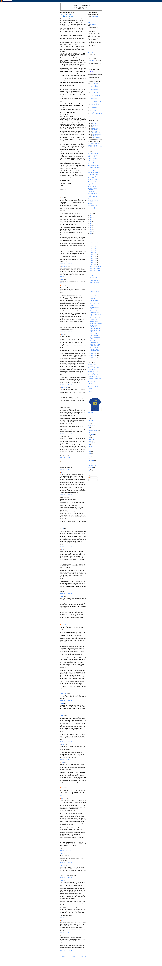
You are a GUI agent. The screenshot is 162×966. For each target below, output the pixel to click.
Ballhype (90, 194)
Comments (92, 479)
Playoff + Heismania (95, 91)
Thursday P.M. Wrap (94, 286)
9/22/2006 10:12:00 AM (66, 759)
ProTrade (90, 203)
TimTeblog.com (91, 60)
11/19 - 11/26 (94, 246)
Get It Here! (90, 412)
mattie (62, 279)
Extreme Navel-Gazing (93, 430)
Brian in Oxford (64, 387)
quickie (89, 453)
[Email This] (60, 189)
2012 (90, 221)
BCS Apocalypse (95, 103)
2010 (90, 225)
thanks (89, 463)
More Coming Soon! (92, 208)
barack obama (91, 420)
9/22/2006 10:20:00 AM (66, 795)
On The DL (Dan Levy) (93, 177)
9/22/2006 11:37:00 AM (66, 932)
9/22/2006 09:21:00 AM (66, 404)
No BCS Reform (96, 129)
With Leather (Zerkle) (92, 156)
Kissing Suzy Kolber (92, 158)
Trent (62, 762)
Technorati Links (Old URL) (94, 376)
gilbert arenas (91, 434)
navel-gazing (91, 442)
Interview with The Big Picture (94, 378)
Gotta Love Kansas (95, 97)
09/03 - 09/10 (94, 355)
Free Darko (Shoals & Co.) (94, 167)
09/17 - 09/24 (94, 264)
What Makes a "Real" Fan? (94, 143)
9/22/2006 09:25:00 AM (66, 469)
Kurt (62, 472)
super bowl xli (91, 460)
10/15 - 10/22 (94, 256)
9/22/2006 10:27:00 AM (66, 862)
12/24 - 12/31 (94, 237)
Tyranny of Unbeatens (96, 101)
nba (89, 444)
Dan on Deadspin (92, 380)
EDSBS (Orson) (91, 160)
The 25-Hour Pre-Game (96, 113)
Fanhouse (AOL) (91, 170)
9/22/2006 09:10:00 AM (66, 276)
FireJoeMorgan (91, 162)
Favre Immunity (95, 128)
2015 (90, 215)
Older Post (83, 956)
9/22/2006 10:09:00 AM (66, 712)
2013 (90, 219)
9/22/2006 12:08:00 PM (66, 950)
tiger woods (90, 467)
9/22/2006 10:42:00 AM (66, 917)
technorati (90, 462)
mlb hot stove (91, 439)
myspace (90, 441)
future (89, 432)
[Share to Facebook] (64, 189)
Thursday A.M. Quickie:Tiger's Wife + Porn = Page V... (95, 291)
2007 (90, 231)
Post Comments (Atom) (71, 959)
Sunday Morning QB (92, 196)
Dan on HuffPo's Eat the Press (95, 385)
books (89, 423)
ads (89, 418)
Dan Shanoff (81, 5)
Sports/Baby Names (96, 123)
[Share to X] (63, 189)
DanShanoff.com (91, 364)
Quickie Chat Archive (92, 369)
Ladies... (90, 184)
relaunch (90, 455)
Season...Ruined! (95, 106)
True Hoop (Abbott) (92, 163)
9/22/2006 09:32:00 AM (66, 525)
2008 (90, 229)
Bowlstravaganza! (95, 89)
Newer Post (62, 956)
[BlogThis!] (62, 189)
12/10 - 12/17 (94, 241)
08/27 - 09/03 (94, 357)
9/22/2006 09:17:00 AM (66, 384)
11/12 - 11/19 (94, 248)
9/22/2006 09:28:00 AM (66, 494)
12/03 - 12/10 (94, 242)
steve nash (90, 458)
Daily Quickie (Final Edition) (94, 367)
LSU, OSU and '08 (95, 83)
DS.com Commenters (93, 153)
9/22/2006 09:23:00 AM (66, 433)
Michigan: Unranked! (95, 112)
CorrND (63, 744)
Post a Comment (64, 954)
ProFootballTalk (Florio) (93, 165)
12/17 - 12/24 (94, 238)
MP (62, 549)
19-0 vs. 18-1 (95, 131)
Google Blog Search (92, 373)
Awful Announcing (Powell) (94, 172)
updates (90, 470)
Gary (62, 197)
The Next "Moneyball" (95, 288)
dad (89, 427)
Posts (91, 477)
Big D (62, 334)
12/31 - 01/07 (94, 235)
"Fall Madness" (94, 100)
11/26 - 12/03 (94, 245)
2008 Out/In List (94, 86)
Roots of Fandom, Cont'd (93, 145)
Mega (62, 703)
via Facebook (93, 24)
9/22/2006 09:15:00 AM (66, 282)
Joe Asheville (64, 266)
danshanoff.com (91, 428)
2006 (90, 233)
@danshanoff (95, 16)
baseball (90, 422)
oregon (89, 449)
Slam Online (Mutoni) (92, 193)
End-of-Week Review (95, 268)
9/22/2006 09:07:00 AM (66, 263)
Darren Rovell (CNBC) (93, 205)
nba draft (90, 446)
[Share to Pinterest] (65, 189)
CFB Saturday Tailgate (95, 266)
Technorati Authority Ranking (94, 374)
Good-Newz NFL (95, 135)
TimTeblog (90, 183)
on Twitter (93, 25)
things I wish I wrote (92, 465)
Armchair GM (91, 201)
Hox (62, 920)
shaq (89, 456)
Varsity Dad (90, 366)
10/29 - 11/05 (94, 252)
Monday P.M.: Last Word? (96, 323)
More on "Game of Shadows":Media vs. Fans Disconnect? (95, 279)
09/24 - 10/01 (94, 262)
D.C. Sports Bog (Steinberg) (94, 169)
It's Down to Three (95, 94)
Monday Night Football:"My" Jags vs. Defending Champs (95, 327)
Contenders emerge (95, 109)
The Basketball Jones (93, 174)
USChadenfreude (95, 104)
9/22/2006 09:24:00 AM (66, 457)
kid (88, 435)
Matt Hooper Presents (66, 624)
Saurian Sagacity (92, 186)
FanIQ (89, 198)
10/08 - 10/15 (94, 258)
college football (91, 425)
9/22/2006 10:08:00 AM (66, 700)
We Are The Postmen (93, 179)
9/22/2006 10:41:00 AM (66, 877)
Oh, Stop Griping (94, 92)
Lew (62, 853)
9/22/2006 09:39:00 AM (66, 546)
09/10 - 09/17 (94, 353)
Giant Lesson (95, 126)
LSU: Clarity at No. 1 (95, 110)
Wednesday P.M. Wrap (95, 295)
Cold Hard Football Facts (93, 200)
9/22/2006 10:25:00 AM (66, 850)
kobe (89, 437)
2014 (90, 217)
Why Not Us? (95, 125)
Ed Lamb (63, 798)
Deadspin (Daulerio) (92, 155)
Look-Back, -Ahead (95, 88)
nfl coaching (90, 448)
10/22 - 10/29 (94, 254)
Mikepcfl (63, 787)
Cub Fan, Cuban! (96, 137)
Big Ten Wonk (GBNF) (93, 181)
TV (88, 469)
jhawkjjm (63, 865)
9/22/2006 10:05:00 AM (66, 593)
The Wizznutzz (91, 191)
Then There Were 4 (95, 95)
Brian (62, 715)
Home (73, 956)
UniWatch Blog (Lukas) (93, 207)
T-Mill (62, 528)
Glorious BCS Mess (96, 134)
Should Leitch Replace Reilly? (95, 146)
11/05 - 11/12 (94, 250)
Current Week (91, 52)
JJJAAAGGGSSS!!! (94, 321)
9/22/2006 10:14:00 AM (66, 783)
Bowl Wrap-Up (94, 85)
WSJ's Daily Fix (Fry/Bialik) (94, 176)
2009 (90, 227)
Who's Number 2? (95, 98)
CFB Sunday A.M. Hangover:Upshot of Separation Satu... (95, 349)
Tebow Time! (94, 107)
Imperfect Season (96, 132)
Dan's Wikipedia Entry (93, 371)
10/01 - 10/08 (94, 260)
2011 (90, 223)
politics (89, 451)
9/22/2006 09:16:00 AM (66, 331)
